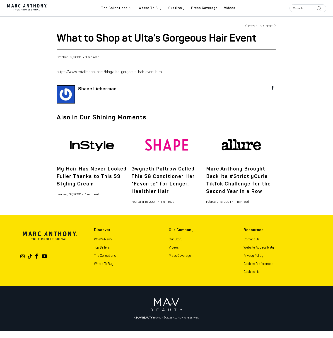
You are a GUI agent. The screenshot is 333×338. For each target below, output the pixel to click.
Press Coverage (204, 8)
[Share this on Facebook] (272, 88)
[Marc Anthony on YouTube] (44, 256)
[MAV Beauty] (166, 304)
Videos (229, 8)
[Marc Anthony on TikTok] (29, 256)
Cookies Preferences (258, 264)
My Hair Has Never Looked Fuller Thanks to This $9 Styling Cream (92, 176)
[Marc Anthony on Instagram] (22, 256)
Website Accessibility (259, 247)
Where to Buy (150, 8)
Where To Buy (103, 264)
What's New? (103, 239)
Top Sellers (101, 247)
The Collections (114, 8)
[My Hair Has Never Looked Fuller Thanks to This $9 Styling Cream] (92, 144)
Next (269, 26)
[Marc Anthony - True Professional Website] (27, 8)
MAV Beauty (144, 317)
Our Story (176, 8)
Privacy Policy (253, 256)
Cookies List (252, 272)
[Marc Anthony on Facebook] (36, 256)
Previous (254, 26)
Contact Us (251, 239)
